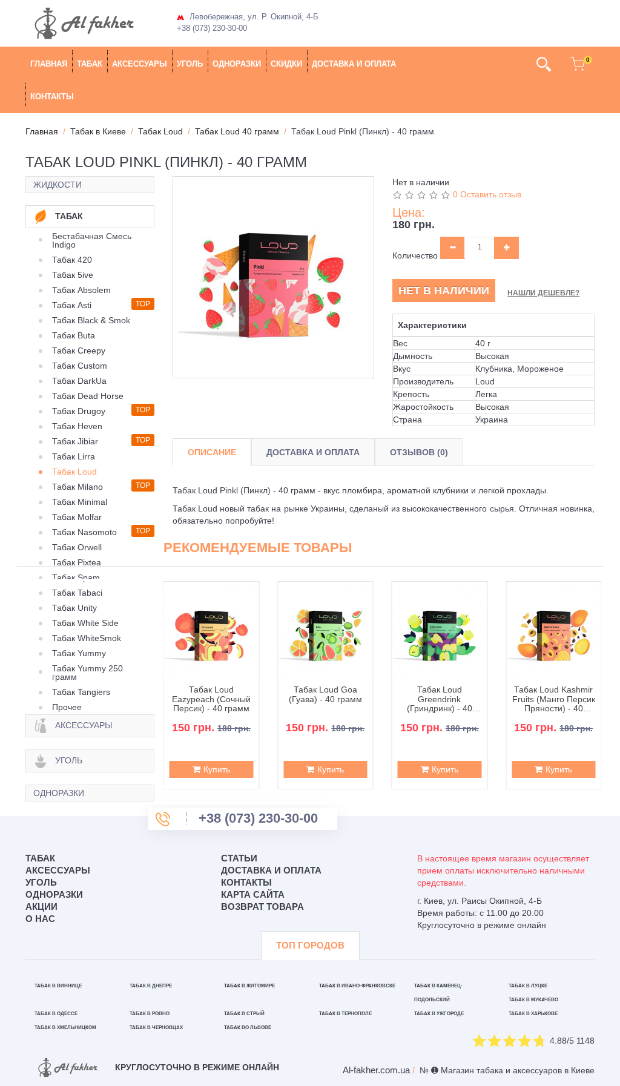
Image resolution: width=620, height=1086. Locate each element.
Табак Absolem (81, 290)
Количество (415, 255)
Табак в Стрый (244, 1013)
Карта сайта (253, 894)
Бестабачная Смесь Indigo (91, 240)
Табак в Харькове (533, 1013)
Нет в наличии (443, 291)
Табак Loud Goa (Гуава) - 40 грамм (325, 694)
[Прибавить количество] (506, 247)
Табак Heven (77, 426)
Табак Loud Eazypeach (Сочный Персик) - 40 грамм (211, 699)
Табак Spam (76, 577)
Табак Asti (71, 305)
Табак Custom (79, 365)
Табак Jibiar (75, 441)
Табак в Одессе (56, 1013)
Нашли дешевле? (543, 293)
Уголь (190, 63)
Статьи (239, 858)
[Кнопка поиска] (543, 64)
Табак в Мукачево (533, 999)
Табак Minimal (79, 502)
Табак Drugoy (78, 411)
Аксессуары (139, 63)
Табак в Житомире (249, 986)
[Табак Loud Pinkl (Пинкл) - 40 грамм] (274, 277)
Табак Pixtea (76, 562)
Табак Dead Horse (88, 396)
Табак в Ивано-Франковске (357, 986)
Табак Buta (73, 335)
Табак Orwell (77, 547)
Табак (89, 63)
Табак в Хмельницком (65, 1027)
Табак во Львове (247, 1027)
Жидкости (57, 184)
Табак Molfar (77, 517)
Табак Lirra (73, 456)
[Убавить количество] (452, 247)
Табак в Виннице (58, 986)
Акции (41, 906)
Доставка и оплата (354, 63)
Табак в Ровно (150, 1013)
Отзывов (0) (419, 452)
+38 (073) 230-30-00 (212, 28)
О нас (40, 918)
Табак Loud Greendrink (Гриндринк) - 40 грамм (439, 699)
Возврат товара (262, 906)
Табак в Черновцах (156, 1027)
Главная (48, 63)
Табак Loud (74, 471)
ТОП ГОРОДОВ (310, 945)
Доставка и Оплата (313, 452)
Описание (212, 452)
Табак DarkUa (79, 381)
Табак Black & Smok (91, 320)
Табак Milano (77, 487)
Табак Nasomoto (84, 532)
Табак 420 (72, 260)
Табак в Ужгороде (439, 1013)
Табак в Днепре (151, 986)
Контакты (52, 96)
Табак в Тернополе (345, 1013)
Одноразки (237, 63)
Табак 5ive (72, 275)
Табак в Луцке (528, 986)
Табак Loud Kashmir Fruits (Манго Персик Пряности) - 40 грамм (553, 699)
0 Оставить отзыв (487, 194)
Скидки (286, 63)
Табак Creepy (78, 350)
